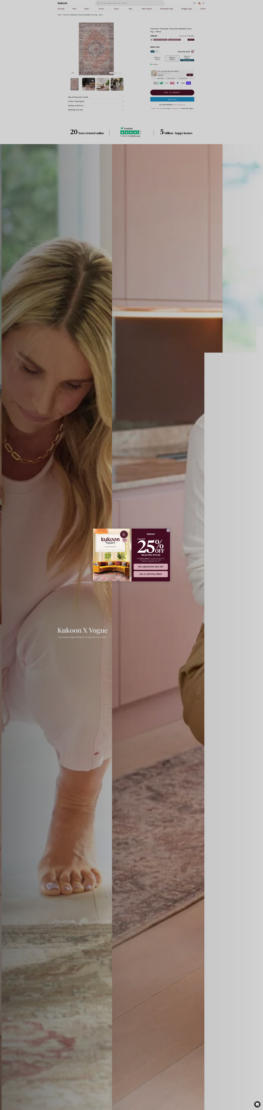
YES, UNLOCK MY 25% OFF (151, 566)
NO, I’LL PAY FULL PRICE (151, 574)
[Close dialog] (168, 530)
